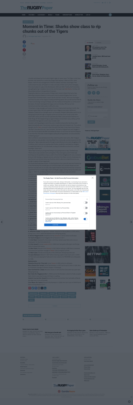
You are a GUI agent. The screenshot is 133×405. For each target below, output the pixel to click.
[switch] (86, 203)
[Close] (93, 178)
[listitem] (66, 199)
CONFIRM (55, 224)
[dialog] (66, 202)
